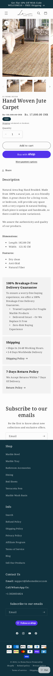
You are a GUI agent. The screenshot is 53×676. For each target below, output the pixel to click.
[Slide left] (3, 86)
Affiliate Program (15, 542)
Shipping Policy (15, 358)
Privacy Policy (14, 535)
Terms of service (19, 670)
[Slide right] (50, 86)
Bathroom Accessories (18, 467)
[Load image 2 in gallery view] (26, 86)
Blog (8, 555)
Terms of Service (15, 549)
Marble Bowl (13, 454)
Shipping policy (37, 670)
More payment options (26, 161)
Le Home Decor (25, 662)
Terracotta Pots (14, 488)
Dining (9, 474)
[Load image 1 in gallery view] (13, 86)
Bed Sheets (12, 481)
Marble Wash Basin (16, 495)
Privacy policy (39, 665)
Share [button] (8, 170)
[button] (6, 13)
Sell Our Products (15, 562)
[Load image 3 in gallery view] (40, 86)
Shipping (6, 123)
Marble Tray (12, 461)
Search (9, 515)
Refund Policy (13, 521)
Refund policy (23, 665)
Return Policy (14, 387)
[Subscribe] (43, 436)
